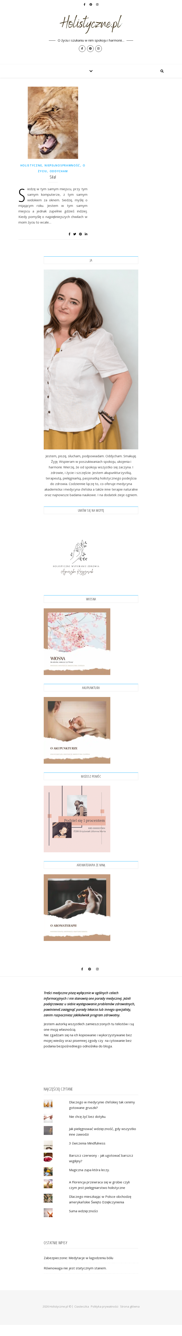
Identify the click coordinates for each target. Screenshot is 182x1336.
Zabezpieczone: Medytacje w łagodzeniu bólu (78, 1258)
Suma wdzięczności (83, 1211)
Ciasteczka (81, 1306)
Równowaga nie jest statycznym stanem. (75, 1268)
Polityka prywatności (104, 1306)
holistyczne (31, 165)
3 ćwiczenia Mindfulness (87, 1143)
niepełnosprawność (62, 165)
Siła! (53, 177)
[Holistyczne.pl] (91, 32)
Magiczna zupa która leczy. (89, 1170)
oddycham (59, 171)
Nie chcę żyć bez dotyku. (87, 1116)
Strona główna (130, 1306)
